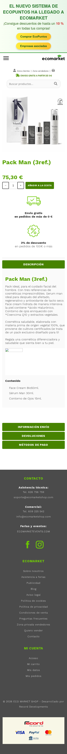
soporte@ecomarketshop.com (33, 497)
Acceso (33, 658)
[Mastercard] (48, 732)
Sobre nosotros (33, 571)
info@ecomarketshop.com (33, 516)
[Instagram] (39, 545)
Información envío (33, 427)
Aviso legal (33, 594)
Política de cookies (33, 600)
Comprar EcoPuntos (33, 36)
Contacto (34, 636)
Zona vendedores (41, 71)
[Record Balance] (34, 723)
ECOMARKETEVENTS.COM (33, 531)
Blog (33, 589)
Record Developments (33, 706)
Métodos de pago (33, 444)
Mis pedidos (34, 676)
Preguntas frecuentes (33, 618)
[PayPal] (34, 732)
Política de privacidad (33, 606)
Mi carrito (33, 664)
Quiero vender (33, 630)
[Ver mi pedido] (53, 70)
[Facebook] (27, 544)
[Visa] (20, 732)
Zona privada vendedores (33, 624)
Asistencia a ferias (33, 577)
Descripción (33, 264)
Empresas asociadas (33, 46)
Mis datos (33, 670)
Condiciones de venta (33, 612)
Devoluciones (33, 436)
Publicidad (33, 583)
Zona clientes (23, 71)
